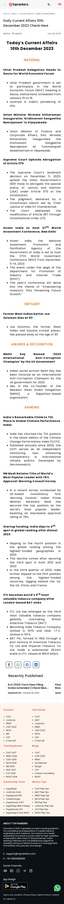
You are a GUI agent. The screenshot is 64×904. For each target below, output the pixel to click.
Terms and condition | (13, 895)
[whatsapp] (16, 665)
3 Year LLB (11, 740)
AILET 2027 (11, 769)
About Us (11, 899)
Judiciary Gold (13, 792)
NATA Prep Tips (42, 799)
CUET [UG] (11, 726)
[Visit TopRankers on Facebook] (12, 872)
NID (7, 733)
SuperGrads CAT (14, 809)
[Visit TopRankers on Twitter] (24, 872)
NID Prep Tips (41, 802)
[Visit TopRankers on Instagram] (18, 872)
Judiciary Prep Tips (44, 805)
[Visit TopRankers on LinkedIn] (31, 872)
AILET (37, 720)
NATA (8, 730)
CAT (8, 737)
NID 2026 (10, 766)
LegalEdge (11, 788)
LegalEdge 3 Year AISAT (17, 812)
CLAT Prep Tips (42, 788)
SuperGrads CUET (15, 802)
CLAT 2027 (11, 752)
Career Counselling (44, 773)
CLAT (8, 716)
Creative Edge (13, 799)
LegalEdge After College (18, 805)
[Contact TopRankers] (49, 4)
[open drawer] (5, 5)
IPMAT (9, 723)
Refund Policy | (44, 895)
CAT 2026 (11, 773)
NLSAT (38, 776)
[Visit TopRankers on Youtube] (5, 872)
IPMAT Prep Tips (42, 795)
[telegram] (25, 665)
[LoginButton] (59, 4)
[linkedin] (34, 665)
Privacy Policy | (30, 895)
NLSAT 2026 (11, 776)
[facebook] (7, 665)
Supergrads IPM (14, 795)
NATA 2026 (11, 763)
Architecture (41, 763)
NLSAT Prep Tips (42, 812)
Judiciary (11, 720)
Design (38, 766)
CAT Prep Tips (41, 809)
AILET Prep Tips (42, 792)
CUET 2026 (11, 759)
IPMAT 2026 (11, 756)
